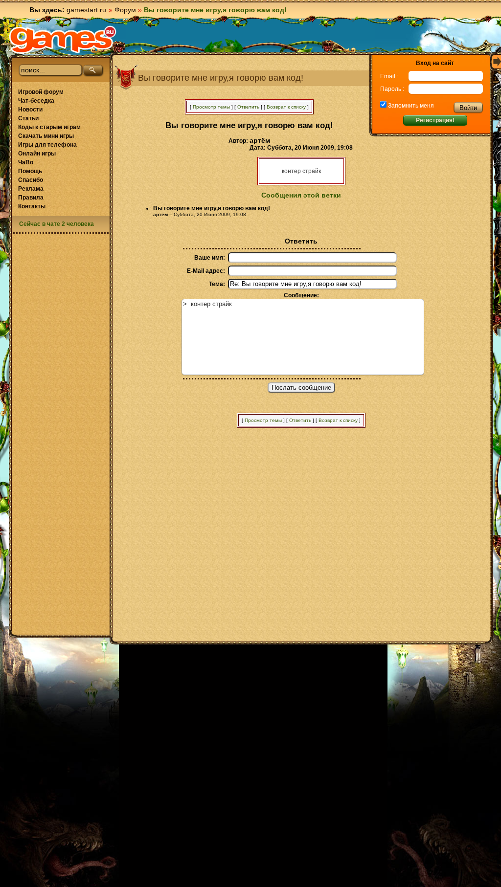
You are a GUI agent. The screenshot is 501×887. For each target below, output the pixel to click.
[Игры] (62, 39)
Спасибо (30, 180)
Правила (31, 197)
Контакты (32, 206)
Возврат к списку (286, 107)
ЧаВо (25, 162)
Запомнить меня (410, 105)
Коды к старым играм (49, 127)
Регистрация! (435, 120)
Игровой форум (41, 92)
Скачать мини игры (46, 136)
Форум (125, 10)
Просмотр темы (211, 107)
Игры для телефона (47, 144)
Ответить (248, 107)
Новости (30, 109)
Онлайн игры (37, 153)
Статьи (28, 118)
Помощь (30, 171)
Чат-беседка (36, 100)
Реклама (31, 188)
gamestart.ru (86, 10)
